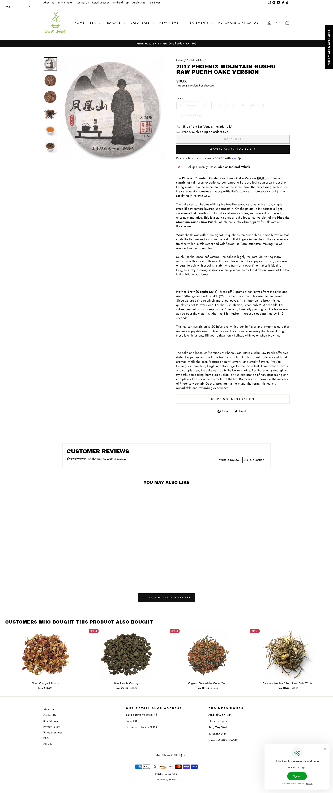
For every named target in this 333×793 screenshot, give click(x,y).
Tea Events (199, 23)
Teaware (114, 23)
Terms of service (52, 732)
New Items (169, 23)
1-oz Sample (188, 105)
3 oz (218, 105)
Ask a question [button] (254, 460)
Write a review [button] (229, 460)
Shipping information (232, 399)
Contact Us (82, 3)
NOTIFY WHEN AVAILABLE (233, 149)
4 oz (231, 105)
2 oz (206, 105)
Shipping (181, 86)
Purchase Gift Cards (238, 23)
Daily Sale (141, 23)
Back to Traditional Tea (169, 597)
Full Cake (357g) (191, 115)
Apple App (139, 3)
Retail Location (101, 3)
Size (180, 98)
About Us (48, 709)
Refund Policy (51, 721)
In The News (65, 3)
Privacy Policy (51, 727)
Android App (121, 3)
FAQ (46, 738)
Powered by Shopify (166, 779)
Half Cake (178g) (252, 105)
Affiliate (48, 744)
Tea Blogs (154, 3)
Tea (94, 23)
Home (79, 23)
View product (45, 658)
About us (48, 3)
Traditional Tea (195, 60)
